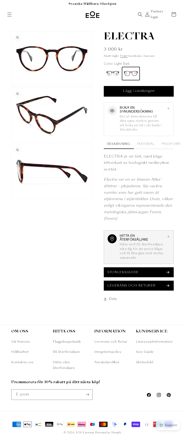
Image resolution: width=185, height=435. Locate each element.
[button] (9, 14)
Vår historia (20, 341)
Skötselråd (144, 362)
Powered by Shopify (108, 433)
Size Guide (145, 352)
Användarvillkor (107, 362)
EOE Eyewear (85, 433)
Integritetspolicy (108, 352)
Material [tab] (145, 144)
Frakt (124, 56)
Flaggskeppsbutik (67, 341)
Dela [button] (113, 299)
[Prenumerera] (87, 394)
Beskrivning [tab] (118, 144)
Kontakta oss (22, 362)
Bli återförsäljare (66, 352)
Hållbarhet (20, 352)
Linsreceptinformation (154, 341)
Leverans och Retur (110, 341)
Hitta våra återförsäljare (64, 365)
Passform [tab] (171, 144)
